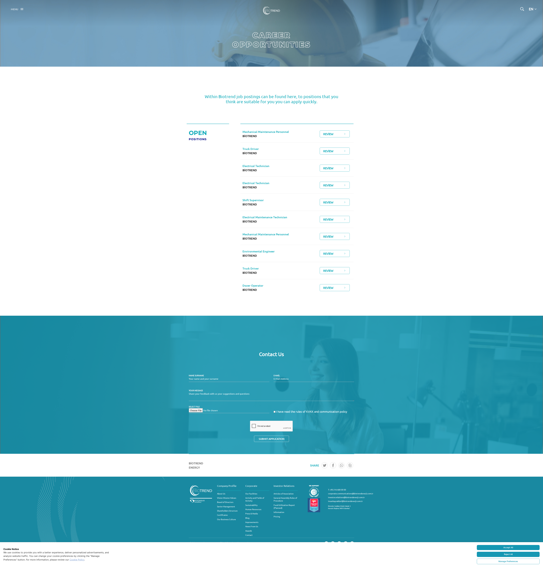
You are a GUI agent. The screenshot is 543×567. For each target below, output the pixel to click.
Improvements (251, 522)
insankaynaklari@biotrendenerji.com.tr (345, 501)
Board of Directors (225, 502)
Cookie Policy (77, 559)
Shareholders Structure (227, 510)
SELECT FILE (194, 406)
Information (279, 512)
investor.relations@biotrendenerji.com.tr (346, 497)
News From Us (251, 526)
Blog (247, 518)
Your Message (196, 390)
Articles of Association (284, 493)
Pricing (277, 516)
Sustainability (251, 505)
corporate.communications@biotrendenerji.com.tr (350, 493)
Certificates (222, 515)
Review (328, 134)
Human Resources (253, 509)
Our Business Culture (226, 519)
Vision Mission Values (226, 498)
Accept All (508, 547)
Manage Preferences (508, 561)
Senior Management (226, 506)
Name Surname (196, 375)
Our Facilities (251, 493)
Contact (249, 535)
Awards (248, 530)
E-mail (277, 375)
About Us (221, 493)
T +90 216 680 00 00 (337, 489)
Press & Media (251, 513)
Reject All (508, 554)
